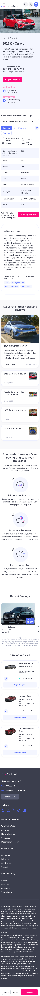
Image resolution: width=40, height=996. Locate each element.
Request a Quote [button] (12, 79)
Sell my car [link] (5, 859)
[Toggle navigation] (3, 2)
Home (4, 38)
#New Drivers (26, 286)
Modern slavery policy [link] (10, 842)
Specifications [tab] (20, 128)
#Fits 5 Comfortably (11, 286)
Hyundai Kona (25, 696)
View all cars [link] (6, 892)
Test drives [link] (5, 867)
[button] (38, 989)
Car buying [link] (5, 855)
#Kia (6, 283)
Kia (9, 38)
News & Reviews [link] (8, 834)
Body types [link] (5, 884)
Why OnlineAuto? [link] (8, 826)
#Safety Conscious (18, 283)
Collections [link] (5, 888)
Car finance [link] (6, 863)
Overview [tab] (7, 128)
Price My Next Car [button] (28, 214)
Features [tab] (6, 133)
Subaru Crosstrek (26, 663)
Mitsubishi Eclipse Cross (26, 729)
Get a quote (29, 992)
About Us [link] (5, 830)
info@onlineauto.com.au (15, 790)
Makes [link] (4, 880)
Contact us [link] (5, 838)
